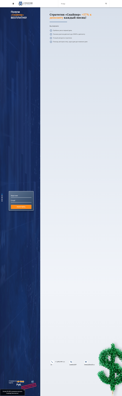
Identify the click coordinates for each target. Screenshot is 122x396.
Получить (21, 207)
